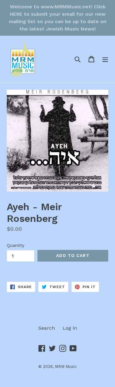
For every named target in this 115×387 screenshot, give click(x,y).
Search (46, 328)
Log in (70, 328)
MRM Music (66, 366)
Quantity (15, 245)
